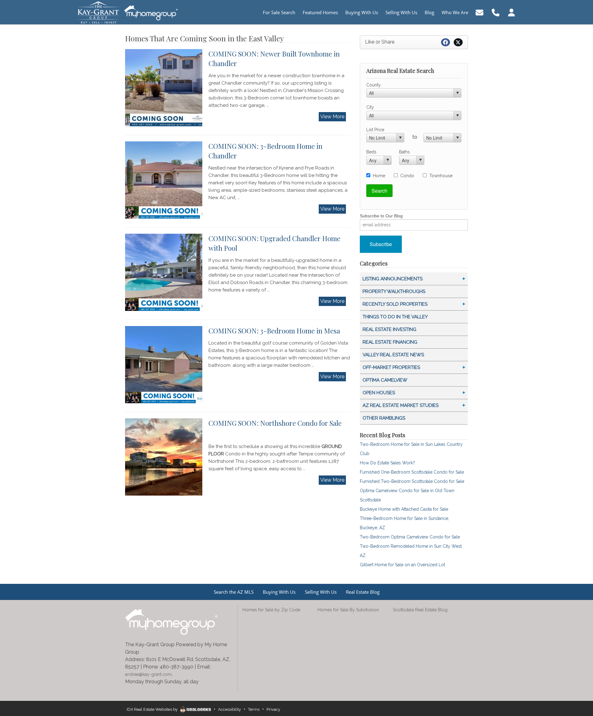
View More (332, 116)
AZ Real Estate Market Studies (401, 405)
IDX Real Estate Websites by (153, 709)
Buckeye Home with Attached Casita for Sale (404, 509)
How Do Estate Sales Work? (387, 462)
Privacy (273, 709)
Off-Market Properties (391, 367)
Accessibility (229, 709)
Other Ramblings (384, 418)
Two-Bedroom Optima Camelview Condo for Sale (410, 536)
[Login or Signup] (511, 12)
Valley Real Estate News (393, 355)
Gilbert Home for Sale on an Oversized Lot (402, 564)
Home (379, 175)
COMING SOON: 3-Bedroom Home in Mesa (274, 330)
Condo (407, 175)
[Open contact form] (479, 12)
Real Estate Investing (389, 329)
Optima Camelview (385, 380)
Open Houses (379, 393)
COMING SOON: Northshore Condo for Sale (275, 423)
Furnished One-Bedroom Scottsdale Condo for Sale (412, 472)
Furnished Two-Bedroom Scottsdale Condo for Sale (412, 481)
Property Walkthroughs (394, 291)
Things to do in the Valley (395, 317)
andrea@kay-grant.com (148, 674)
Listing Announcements (393, 279)
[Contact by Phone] (495, 12)
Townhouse (440, 175)
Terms (253, 709)
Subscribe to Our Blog (381, 215)
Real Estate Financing (390, 342)
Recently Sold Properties (395, 304)
